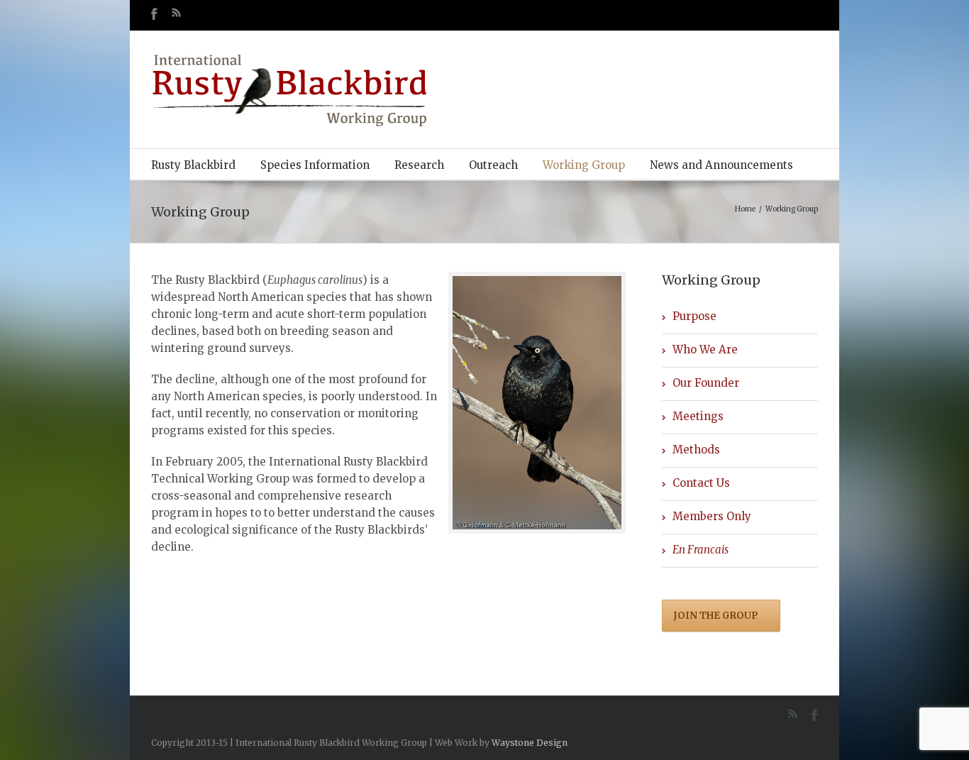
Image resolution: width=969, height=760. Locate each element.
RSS (176, 12)
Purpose (694, 316)
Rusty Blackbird (193, 165)
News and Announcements (721, 165)
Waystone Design (529, 742)
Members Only (711, 516)
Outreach (493, 165)
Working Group (584, 165)
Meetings (698, 416)
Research (419, 165)
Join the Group (715, 616)
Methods (696, 449)
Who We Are (705, 349)
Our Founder (705, 383)
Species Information (315, 165)
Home (745, 209)
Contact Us (701, 483)
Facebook (154, 14)
